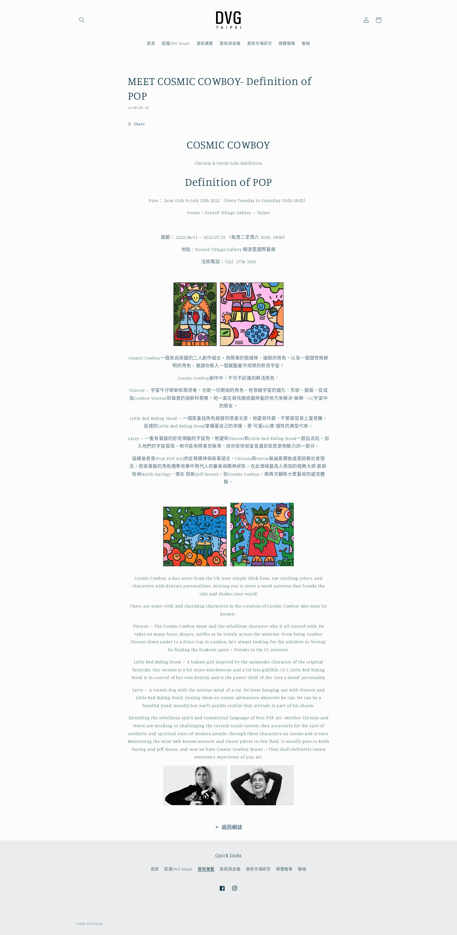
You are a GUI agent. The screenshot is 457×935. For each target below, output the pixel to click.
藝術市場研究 (258, 869)
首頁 (155, 869)
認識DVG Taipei (178, 869)
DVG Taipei (95, 923)
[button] (82, 20)
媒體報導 (284, 869)
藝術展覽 (206, 869)
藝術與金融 (230, 869)
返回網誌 (232, 827)
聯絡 (302, 869)
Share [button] (139, 124)
